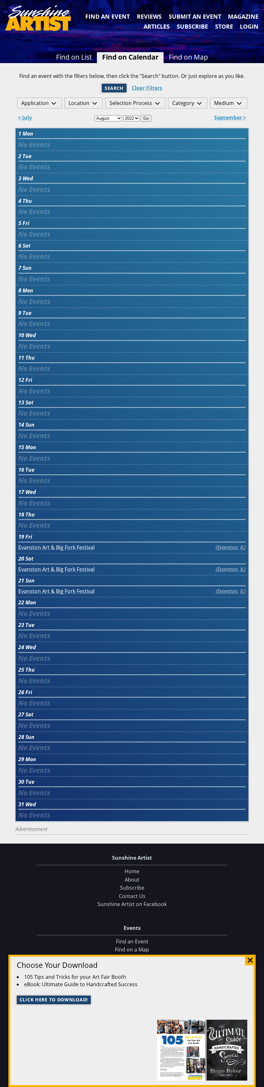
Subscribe (192, 26)
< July (25, 118)
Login (249, 26)
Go (146, 118)
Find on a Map (132, 949)
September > (230, 118)
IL (242, 547)
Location (79, 103)
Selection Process (130, 103)
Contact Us (132, 896)
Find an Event (107, 16)
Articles (157, 26)
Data (256, 1081)
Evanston (227, 547)
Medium (224, 103)
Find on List (74, 56)
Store (224, 26)
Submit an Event (195, 16)
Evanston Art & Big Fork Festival (56, 547)
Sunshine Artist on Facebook (132, 904)
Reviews (149, 16)
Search (114, 88)
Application (35, 103)
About (132, 879)
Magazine (243, 16)
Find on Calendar (130, 56)
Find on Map (188, 56)
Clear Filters (147, 88)
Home (132, 871)
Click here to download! (54, 1000)
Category (183, 103)
